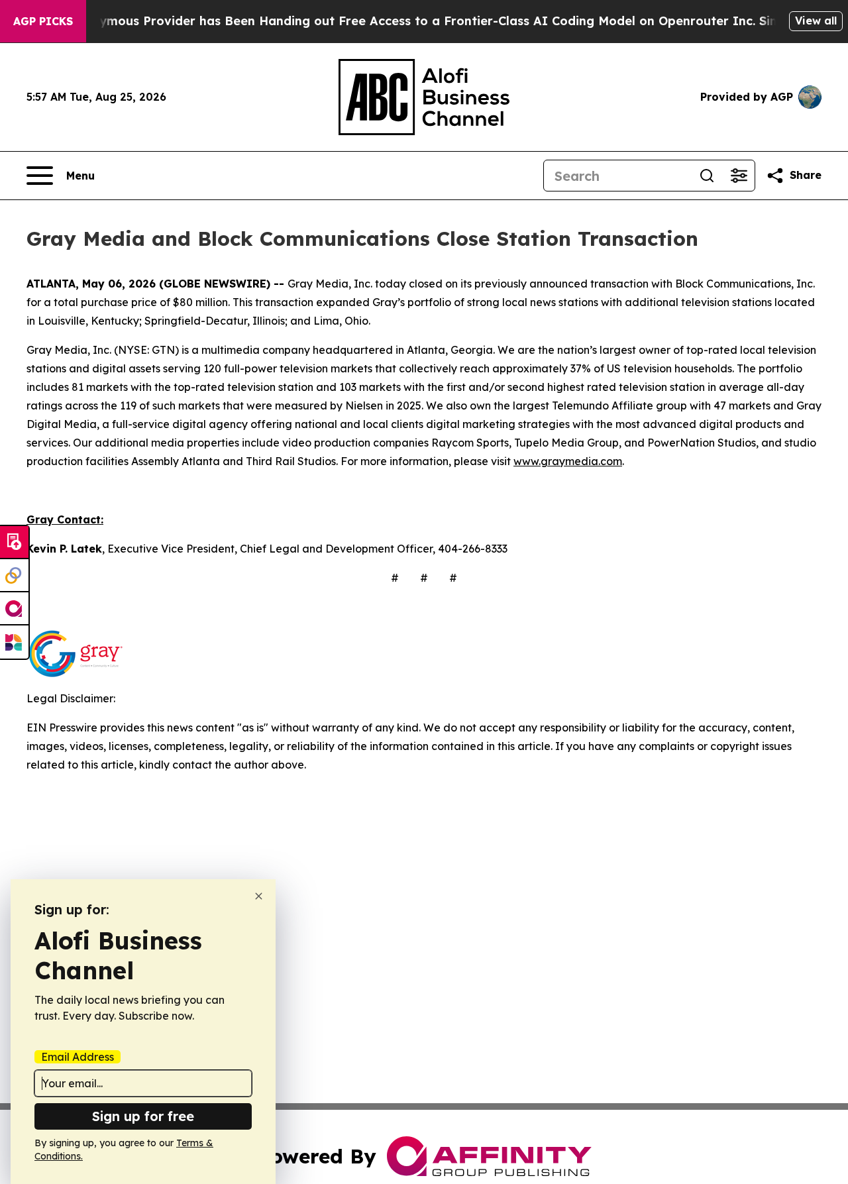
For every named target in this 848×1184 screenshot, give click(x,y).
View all (816, 20)
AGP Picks (43, 21)
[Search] (707, 175)
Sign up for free (143, 1116)
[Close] (258, 896)
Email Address (77, 1056)
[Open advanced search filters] (739, 175)
